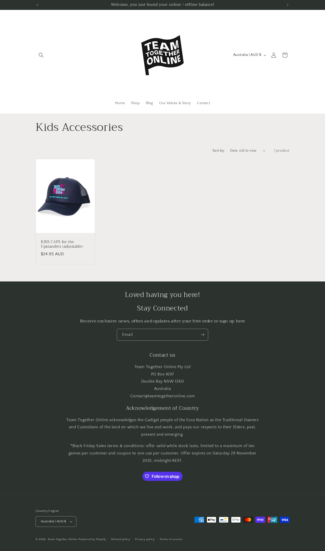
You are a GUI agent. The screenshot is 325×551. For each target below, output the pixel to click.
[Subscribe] (202, 335)
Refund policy (120, 539)
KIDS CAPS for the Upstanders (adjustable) (62, 244)
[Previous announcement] (37, 5)
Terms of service (171, 539)
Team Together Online (63, 539)
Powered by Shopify (92, 539)
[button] (41, 55)
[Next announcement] (287, 5)
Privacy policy (145, 539)
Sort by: (219, 151)
